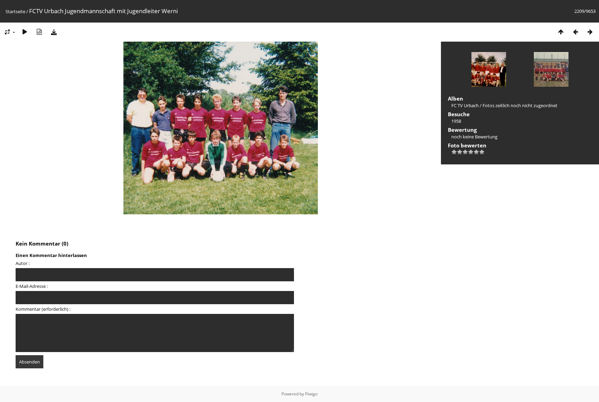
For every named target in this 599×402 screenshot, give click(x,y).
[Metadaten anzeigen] (39, 32)
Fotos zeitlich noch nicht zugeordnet (520, 105)
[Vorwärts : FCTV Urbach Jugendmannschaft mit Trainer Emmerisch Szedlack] (590, 32)
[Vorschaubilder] (561, 32)
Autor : (22, 263)
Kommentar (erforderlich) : (43, 309)
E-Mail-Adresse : (32, 286)
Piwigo (311, 394)
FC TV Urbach (465, 105)
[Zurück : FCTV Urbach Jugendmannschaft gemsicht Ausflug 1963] (575, 32)
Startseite (15, 11)
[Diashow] (24, 32)
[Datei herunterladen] (53, 32)
